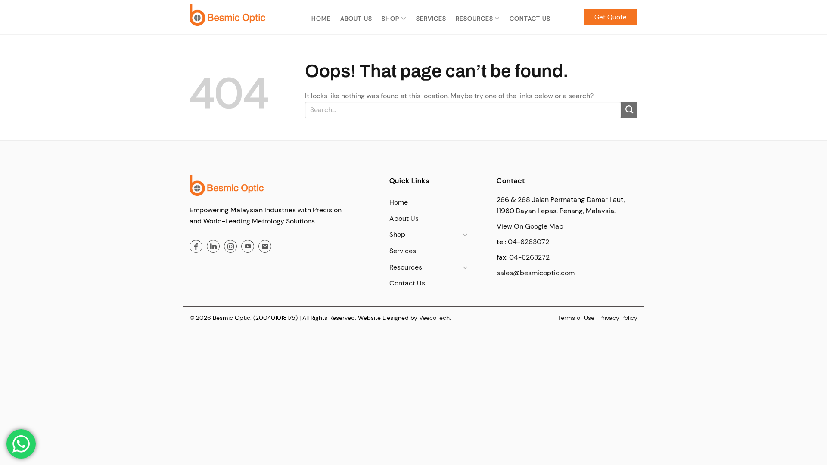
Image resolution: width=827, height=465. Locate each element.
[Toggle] (465, 234)
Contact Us (530, 18)
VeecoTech (434, 318)
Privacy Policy (618, 318)
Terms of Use (576, 318)
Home (321, 18)
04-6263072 (528, 241)
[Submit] (629, 110)
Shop (390, 18)
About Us (356, 18)
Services (431, 18)
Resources (474, 18)
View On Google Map (530, 226)
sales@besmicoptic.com (536, 272)
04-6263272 (529, 257)
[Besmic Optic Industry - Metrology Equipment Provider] (227, 14)
